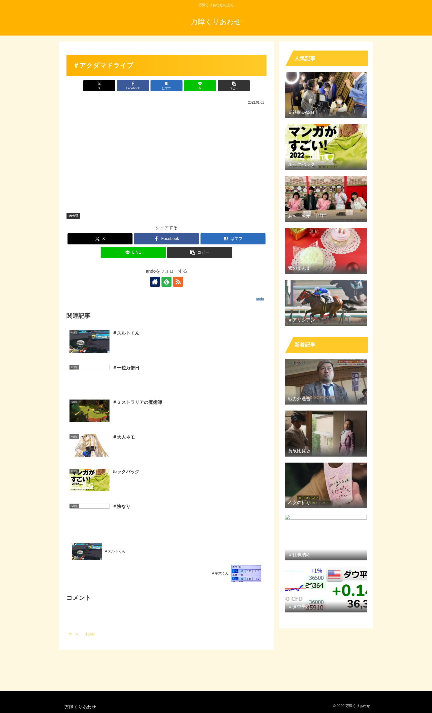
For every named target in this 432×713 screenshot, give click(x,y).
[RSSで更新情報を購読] (178, 282)
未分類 (73, 215)
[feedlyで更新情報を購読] (167, 282)
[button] (234, 85)
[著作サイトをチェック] (155, 282)
